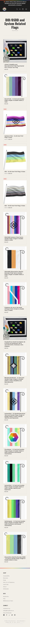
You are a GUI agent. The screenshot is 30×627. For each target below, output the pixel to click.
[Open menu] (26, 9)
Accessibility (6, 575)
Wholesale (6, 588)
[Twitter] (12, 615)
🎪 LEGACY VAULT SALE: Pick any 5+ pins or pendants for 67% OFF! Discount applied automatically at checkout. (15, 3)
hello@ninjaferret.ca (8, 610)
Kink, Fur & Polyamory (8, 582)
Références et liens (8, 600)
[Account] (20, 9)
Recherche (6, 596)
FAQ (4, 598)
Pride (4, 580)
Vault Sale (5, 584)
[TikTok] (9, 615)
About (4, 586)
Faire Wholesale (7, 612)
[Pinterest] (15, 615)
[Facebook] (6, 615)
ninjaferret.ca (6, 608)
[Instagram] (4, 615)
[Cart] (23, 9)
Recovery (5, 578)
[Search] (17, 9)
